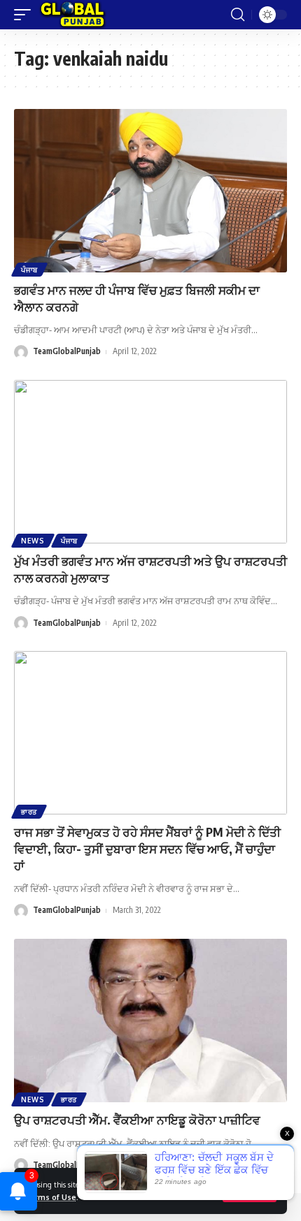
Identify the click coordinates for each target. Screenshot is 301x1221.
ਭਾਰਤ (29, 811)
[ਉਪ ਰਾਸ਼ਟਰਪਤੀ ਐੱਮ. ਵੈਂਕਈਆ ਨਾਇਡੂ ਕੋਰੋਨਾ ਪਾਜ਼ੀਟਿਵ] (150, 1020)
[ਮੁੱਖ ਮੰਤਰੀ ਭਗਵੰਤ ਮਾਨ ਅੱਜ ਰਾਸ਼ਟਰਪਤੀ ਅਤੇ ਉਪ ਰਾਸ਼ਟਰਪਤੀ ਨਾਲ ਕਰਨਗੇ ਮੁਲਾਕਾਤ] (150, 461)
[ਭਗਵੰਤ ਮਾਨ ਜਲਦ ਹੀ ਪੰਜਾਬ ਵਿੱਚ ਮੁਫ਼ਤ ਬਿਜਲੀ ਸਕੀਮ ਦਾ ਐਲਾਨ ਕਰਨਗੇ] (150, 190)
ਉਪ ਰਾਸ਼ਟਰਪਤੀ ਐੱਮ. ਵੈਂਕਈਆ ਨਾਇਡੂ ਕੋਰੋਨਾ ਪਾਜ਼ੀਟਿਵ (137, 1119)
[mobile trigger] (26, 14)
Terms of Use (50, 1196)
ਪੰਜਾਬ (29, 269)
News (33, 540)
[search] (237, 14)
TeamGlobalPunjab (67, 351)
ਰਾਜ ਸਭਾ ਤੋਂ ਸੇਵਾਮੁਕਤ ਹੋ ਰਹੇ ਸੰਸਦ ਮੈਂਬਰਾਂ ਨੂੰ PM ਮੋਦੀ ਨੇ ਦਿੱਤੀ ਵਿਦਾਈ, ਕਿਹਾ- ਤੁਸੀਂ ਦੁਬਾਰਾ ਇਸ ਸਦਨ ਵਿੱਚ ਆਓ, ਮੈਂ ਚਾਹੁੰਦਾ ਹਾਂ (147, 848)
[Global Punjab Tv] (72, 14)
